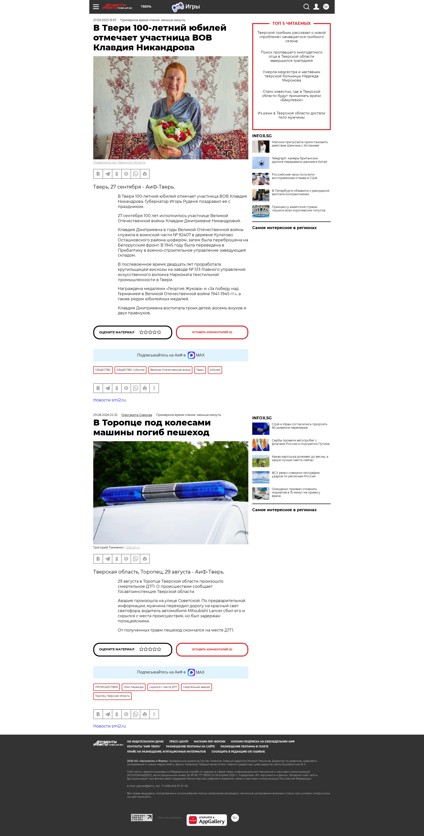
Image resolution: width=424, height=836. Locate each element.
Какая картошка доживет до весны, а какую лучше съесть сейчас (300, 458)
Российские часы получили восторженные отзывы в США (294, 176)
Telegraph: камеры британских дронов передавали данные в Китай (299, 160)
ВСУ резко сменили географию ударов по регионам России (296, 474)
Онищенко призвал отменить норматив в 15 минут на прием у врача (296, 492)
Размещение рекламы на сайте (190, 746)
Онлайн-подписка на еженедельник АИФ (263, 741)
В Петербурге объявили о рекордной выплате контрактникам (300, 192)
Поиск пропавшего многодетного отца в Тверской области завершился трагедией (291, 56)
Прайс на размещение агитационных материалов (166, 751)
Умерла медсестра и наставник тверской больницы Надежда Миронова (291, 76)
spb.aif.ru (133, 547)
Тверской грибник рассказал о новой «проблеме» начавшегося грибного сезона (291, 37)
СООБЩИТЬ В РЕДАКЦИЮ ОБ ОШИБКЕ (238, 751)
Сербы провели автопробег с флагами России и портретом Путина (301, 442)
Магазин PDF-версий (209, 741)
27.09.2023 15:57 (104, 20)
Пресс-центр (178, 741)
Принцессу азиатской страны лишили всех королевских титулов (298, 208)
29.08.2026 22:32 (105, 415)
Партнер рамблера (169, 817)
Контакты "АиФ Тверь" (143, 746)
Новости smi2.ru (109, 400)
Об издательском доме (145, 741)
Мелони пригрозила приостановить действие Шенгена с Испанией (300, 143)
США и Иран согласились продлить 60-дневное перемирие (299, 426)
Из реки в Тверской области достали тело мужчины (291, 115)
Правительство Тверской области (119, 162)
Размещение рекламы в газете (244, 746)
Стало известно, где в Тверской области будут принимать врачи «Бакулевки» (291, 96)
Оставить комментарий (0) (212, 332)
